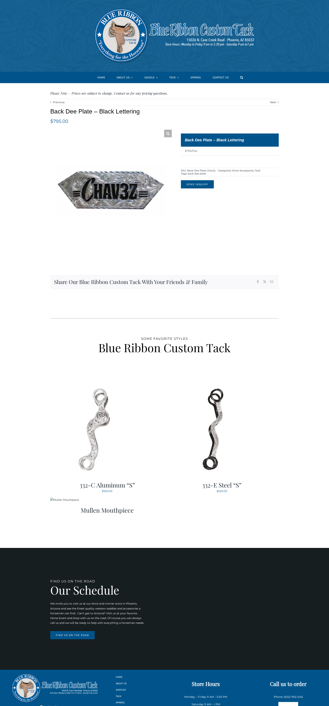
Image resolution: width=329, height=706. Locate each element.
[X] (264, 282)
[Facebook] (257, 282)
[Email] (271, 282)
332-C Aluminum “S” (107, 485)
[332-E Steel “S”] (212, 384)
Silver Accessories (243, 170)
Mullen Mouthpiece (107, 510)
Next (273, 102)
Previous (59, 102)
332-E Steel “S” (221, 485)
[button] (241, 77)
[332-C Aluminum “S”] (97, 384)
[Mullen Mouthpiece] (64, 500)
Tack (257, 170)
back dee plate (197, 173)
